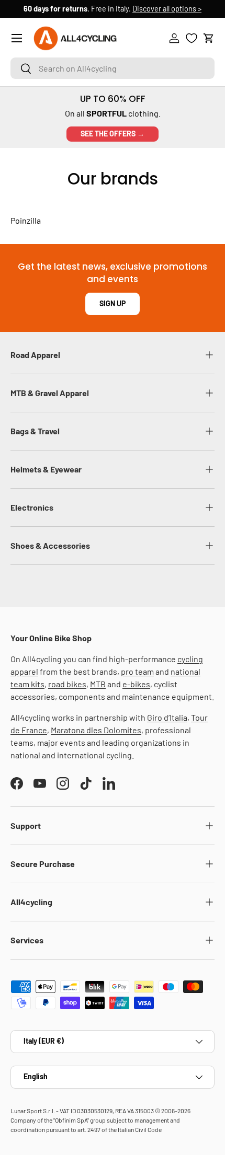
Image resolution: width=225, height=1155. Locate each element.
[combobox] (112, 68)
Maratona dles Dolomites (96, 730)
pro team (137, 671)
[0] (191, 38)
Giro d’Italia (167, 717)
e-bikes (136, 684)
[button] (209, 38)
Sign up (112, 303)
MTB (98, 684)
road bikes (67, 684)
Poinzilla (25, 220)
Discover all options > (166, 8)
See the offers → (112, 133)
